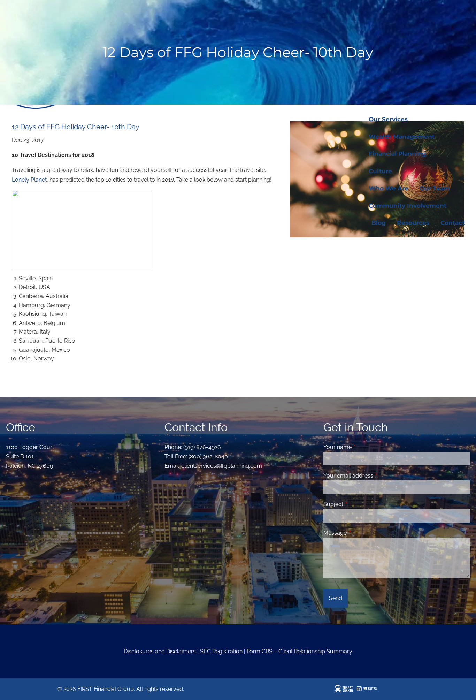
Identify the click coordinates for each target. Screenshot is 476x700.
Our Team (435, 188)
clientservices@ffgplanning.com (221, 466)
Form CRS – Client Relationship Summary (299, 651)
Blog (378, 222)
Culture (380, 171)
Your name (364, 447)
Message (361, 533)
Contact (452, 222)
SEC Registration (221, 651)
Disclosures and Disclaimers (160, 651)
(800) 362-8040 (208, 456)
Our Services (388, 119)
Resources (413, 222)
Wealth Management (402, 136)
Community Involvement (407, 205)
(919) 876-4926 (202, 447)
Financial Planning (397, 153)
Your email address (375, 475)
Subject (360, 504)
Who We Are (388, 188)
